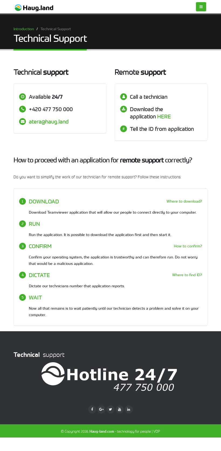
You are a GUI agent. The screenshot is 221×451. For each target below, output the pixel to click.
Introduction (23, 28)
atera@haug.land (49, 121)
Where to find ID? (187, 274)
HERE (164, 116)
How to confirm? (188, 246)
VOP (156, 431)
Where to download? (184, 201)
